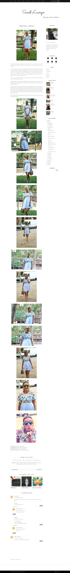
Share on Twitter (28, 460)
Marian (15, 517)
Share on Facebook (17, 460)
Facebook (48, 59)
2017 (48, 121)
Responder (41, 505)
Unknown (16, 496)
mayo (49, 154)
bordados (21, 462)
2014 (48, 164)
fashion (29, 462)
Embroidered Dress (51, 147)
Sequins (52, 87)
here (23, 446)
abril (49, 155)
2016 (48, 161)
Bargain (49, 134)
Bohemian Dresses (51, 136)
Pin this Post (37, 460)
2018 (48, 120)
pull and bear (38, 462)
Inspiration (48, 75)
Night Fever (52, 104)
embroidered (25, 462)
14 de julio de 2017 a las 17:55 (18, 497)
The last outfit (53, 95)
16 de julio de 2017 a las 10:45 (18, 519)
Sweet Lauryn (19, 508)
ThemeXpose (18, 571)
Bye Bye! (52, 82)
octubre (49, 126)
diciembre (50, 123)
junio (49, 153)
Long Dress (50, 145)
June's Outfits (50, 149)
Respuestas (15, 506)
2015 (48, 163)
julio (48, 129)
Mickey (52, 100)
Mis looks (34, 462)
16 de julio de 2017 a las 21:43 (20, 529)
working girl (48, 71)
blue (18, 462)
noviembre (50, 124)
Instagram (56, 59)
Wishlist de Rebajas (36, 487)
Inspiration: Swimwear (52, 132)
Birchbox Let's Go (51, 138)
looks (32, 462)
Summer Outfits (50, 130)
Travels (47, 73)
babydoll (16, 462)
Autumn (52, 111)
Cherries (49, 140)
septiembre (50, 127)
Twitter (52, 59)
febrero (49, 158)
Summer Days (13, 487)
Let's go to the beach (51, 151)
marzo (49, 157)
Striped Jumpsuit (25, 487)
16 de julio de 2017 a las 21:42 (20, 510)
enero (49, 160)
